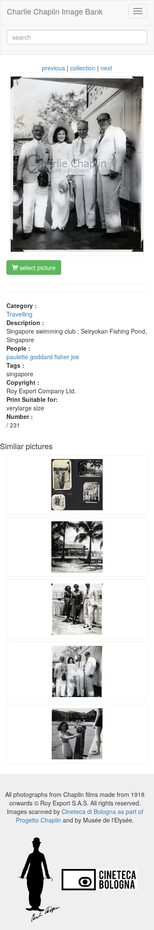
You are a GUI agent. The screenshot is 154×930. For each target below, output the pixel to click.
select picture (37, 267)
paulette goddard (29, 356)
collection (82, 68)
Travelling (19, 314)
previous (53, 68)
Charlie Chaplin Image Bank (55, 11)
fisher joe (66, 356)
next (106, 68)
